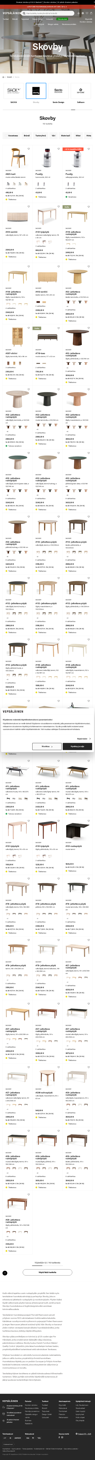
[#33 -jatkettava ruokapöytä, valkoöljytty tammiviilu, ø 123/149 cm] (74, 302)
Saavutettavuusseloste (71, 1449)
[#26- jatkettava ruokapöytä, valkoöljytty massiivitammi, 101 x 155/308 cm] (80, 1105)
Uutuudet (45, 1417)
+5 (67, 306)
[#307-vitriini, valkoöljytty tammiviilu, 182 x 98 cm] (20, 363)
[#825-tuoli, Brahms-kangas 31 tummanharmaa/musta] (8, 184)
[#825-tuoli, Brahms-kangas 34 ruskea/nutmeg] (14, 184)
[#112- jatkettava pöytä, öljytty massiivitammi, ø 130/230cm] (56, 552)
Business (28, 1420)
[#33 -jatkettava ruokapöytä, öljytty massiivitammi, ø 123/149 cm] (86, 302)
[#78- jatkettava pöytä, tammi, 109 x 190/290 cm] (26, 914)
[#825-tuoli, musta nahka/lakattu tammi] (26, 184)
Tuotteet (45, 1405)
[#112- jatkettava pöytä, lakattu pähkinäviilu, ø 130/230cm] (44, 552)
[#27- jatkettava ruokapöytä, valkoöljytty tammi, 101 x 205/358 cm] (68, 978)
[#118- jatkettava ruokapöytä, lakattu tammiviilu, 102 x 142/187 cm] (26, 304)
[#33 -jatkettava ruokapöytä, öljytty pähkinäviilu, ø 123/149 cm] (68, 302)
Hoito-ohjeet (80, 1417)
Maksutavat (63, 1408)
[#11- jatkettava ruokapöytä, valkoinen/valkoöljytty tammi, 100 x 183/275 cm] (20, 798)
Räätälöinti (28, 1423)
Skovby (17, 77)
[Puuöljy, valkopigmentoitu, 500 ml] (44, 184)
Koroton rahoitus (50, 2)
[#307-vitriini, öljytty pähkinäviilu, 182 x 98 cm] (8, 363)
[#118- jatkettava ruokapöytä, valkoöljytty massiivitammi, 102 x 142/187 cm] (14, 304)
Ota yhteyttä (80, 1420)
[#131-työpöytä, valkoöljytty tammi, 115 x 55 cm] (38, 242)
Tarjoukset (45, 1411)
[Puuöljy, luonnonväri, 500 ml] (38, 184)
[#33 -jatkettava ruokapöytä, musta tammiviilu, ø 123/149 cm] (80, 302)
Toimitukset (63, 1411)
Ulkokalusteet (62, 19)
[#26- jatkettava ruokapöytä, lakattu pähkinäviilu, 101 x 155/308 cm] (86, 1105)
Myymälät (62, 1405)
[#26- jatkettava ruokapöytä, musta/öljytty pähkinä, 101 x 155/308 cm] (74, 1105)
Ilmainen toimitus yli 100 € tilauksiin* (29, 2)
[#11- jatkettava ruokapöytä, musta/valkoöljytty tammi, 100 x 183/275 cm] (26, 798)
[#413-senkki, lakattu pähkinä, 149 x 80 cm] (38, 302)
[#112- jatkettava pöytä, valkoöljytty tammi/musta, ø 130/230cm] (50, 552)
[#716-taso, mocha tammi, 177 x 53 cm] (38, 363)
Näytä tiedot (82, 739)
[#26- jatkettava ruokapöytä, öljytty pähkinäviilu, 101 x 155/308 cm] (68, 1105)
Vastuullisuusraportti (8, 1451)
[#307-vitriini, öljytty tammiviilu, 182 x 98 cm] (14, 363)
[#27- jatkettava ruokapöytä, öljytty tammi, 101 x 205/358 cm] (74, 978)
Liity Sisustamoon (82, 1405)
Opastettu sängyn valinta (31, 1416)
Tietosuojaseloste (27, 1449)
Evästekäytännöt (39, 1449)
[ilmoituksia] (78, 13)
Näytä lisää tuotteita (47, 1272)
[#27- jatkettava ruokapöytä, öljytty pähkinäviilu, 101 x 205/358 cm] (80, 978)
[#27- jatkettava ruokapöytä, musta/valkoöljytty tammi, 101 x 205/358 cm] (86, 978)
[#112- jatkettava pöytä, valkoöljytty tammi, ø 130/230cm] (38, 552)
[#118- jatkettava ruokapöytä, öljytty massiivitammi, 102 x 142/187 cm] (20, 304)
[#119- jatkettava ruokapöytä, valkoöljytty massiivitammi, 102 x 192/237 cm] (74, 244)
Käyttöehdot (6, 1449)
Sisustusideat (80, 1408)
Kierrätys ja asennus (32, 1411)
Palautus (62, 1414)
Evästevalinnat (8, 1444)
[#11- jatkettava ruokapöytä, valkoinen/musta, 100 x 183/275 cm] (14, 798)
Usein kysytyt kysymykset (80, 1412)
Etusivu (3, 77)
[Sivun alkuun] (4, 1273)
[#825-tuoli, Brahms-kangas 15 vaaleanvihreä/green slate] (20, 184)
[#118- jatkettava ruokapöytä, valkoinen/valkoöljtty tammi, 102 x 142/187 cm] (8, 304)
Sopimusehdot (16, 1449)
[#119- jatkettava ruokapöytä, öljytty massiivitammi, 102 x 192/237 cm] (68, 244)
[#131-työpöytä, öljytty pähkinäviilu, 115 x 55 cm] (44, 242)
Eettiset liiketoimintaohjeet (54, 1449)
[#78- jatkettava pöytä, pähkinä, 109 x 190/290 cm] (14, 914)
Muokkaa (45, 746)
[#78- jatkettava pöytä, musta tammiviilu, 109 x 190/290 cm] (20, 914)
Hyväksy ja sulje (77, 746)
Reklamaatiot (63, 1417)
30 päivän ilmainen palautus (67, 2)
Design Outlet (47, 1414)
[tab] (5, 109)
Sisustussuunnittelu (32, 1408)
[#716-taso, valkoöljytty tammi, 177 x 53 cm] (44, 363)
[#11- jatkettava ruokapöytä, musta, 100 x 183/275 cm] (8, 798)
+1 (7, 918)
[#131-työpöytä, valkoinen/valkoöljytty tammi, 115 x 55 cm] (50, 242)
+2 (37, 556)
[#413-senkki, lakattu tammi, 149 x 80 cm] (44, 302)
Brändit (9, 77)
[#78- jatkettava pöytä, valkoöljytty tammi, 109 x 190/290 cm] (8, 914)
